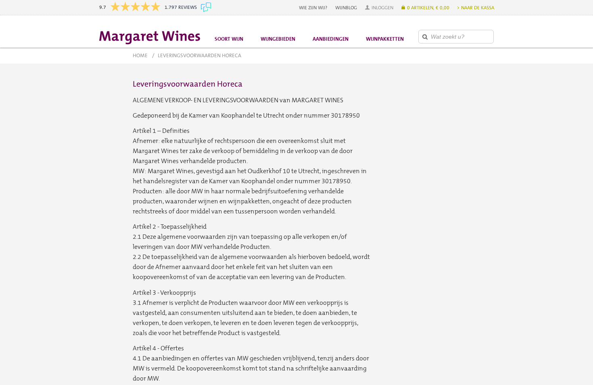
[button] (379, 7)
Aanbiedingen (331, 38)
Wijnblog (346, 7)
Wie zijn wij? (313, 7)
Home (140, 55)
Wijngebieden (278, 38)
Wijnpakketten (385, 38)
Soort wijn (229, 38)
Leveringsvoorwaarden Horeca (199, 55)
